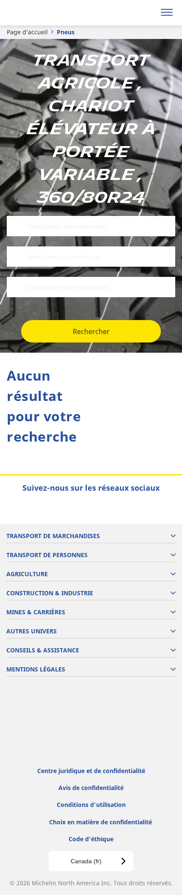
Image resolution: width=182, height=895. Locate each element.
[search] (146, 12)
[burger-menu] (166, 12)
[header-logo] (40, 12)
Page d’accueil (27, 32)
